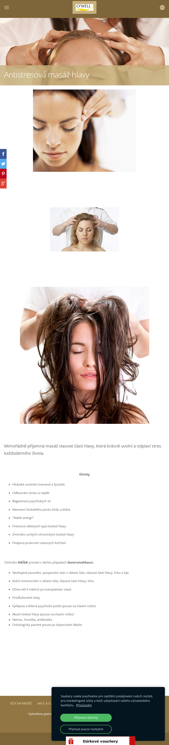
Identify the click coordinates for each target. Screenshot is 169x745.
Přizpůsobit (84, 705)
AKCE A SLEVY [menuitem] (47, 703)
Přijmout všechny (86, 717)
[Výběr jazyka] (162, 7)
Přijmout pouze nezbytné (86, 729)
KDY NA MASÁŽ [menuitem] (21, 703)
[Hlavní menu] (6, 7)
